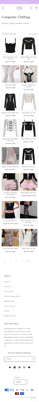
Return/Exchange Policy (12, 296)
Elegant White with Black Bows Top (10, 140)
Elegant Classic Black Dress (10, 113)
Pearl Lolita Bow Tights (10, 249)
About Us (7, 281)
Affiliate (6, 311)
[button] (2, 8)
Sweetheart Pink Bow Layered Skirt (10, 194)
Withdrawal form (9, 315)
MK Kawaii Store (17, 397)
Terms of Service (9, 306)
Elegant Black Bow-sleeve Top (29, 58)
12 (28, 261)
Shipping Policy (9, 301)
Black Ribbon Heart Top (28, 193)
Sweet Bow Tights (10, 85)
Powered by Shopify (25, 397)
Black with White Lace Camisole (10, 58)
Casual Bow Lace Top (28, 113)
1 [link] (4, 261)
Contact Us (7, 286)
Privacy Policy (9, 291)
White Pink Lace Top (28, 249)
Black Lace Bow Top (28, 167)
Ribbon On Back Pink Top (10, 167)
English (18, 382)
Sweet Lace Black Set (10, 221)
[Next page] (34, 261)
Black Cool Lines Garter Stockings (28, 221)
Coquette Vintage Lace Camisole (29, 86)
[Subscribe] (32, 359)
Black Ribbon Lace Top (28, 139)
